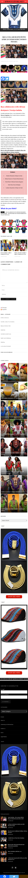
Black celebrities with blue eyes (14, 851)
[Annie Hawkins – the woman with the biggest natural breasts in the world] (3, 818)
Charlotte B (3, 61)
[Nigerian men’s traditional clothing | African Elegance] (3, 832)
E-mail (3, 689)
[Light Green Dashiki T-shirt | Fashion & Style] (14, 503)
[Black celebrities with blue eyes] (3, 853)
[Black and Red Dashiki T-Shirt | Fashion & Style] (14, 447)
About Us (3, 720)
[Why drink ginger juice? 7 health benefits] (14, 391)
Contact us (3, 728)
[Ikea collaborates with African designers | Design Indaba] (14, 51)
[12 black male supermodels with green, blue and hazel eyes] (3, 859)
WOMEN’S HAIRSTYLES (6, 334)
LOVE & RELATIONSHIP (6, 346)
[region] (14, 17)
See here (22, 29)
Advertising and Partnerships (7, 724)
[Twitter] (7, 78)
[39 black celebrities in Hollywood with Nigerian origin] (3, 825)
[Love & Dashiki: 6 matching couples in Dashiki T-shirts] (14, 465)
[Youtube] (15, 867)
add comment (10, 61)
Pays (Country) (5, 694)
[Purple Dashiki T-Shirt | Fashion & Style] (14, 484)
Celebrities (3, 330)
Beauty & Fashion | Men (6, 325)
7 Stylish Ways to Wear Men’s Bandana (16, 838)
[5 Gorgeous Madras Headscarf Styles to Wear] (14, 372)
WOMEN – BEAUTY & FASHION (7, 321)
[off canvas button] (2, 1)
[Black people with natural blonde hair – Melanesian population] (3, 846)
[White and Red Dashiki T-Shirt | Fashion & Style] (20, 245)
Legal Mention (4, 736)
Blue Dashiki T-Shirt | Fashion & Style (12, 417)
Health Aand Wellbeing (6, 338)
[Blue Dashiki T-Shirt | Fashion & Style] (7, 245)
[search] (25, 1)
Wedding (3, 342)
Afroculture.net (14, 1)
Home (2, 732)
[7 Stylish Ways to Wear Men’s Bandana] (3, 839)
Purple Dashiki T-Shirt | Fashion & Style (13, 492)
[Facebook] (3, 78)
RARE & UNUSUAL (5, 317)
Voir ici (4, 29)
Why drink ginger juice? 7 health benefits (13, 398)
